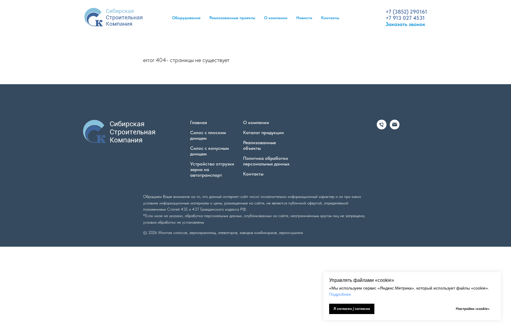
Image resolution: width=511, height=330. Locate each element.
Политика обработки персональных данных (266, 161)
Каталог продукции (263, 132)
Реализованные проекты (232, 17)
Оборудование (186, 17)
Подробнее (340, 294)
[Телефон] (382, 127)
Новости (304, 17)
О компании (275, 17)
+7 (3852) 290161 (406, 12)
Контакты (330, 17)
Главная (198, 122)
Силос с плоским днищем (208, 135)
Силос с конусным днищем (209, 151)
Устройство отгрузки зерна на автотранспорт (212, 169)
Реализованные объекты (259, 145)
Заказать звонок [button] (405, 24)
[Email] (395, 127)
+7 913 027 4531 (405, 18)
